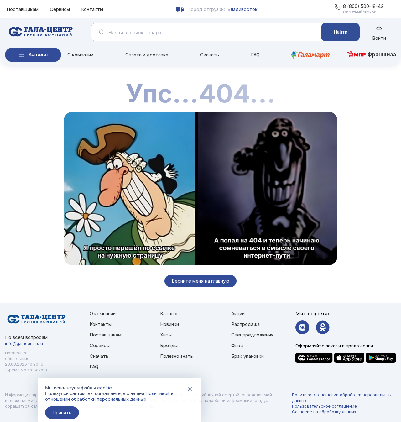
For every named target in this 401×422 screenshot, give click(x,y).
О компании (80, 55)
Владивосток (242, 9)
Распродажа (245, 324)
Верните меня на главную (200, 281)
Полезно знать (176, 356)
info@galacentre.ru (24, 343)
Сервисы (60, 9)
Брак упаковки (247, 356)
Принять (61, 412)
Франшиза (381, 54)
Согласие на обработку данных (324, 411)
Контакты (92, 9)
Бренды (169, 345)
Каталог (39, 54)
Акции (238, 313)
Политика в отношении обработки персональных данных (342, 397)
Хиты (166, 335)
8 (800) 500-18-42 (363, 6)
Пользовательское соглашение (324, 406)
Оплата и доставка (146, 55)
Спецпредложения (252, 335)
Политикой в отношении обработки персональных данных (109, 396)
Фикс (237, 345)
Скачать (209, 55)
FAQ (255, 55)
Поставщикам (23, 9)
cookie (104, 388)
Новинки (169, 324)
